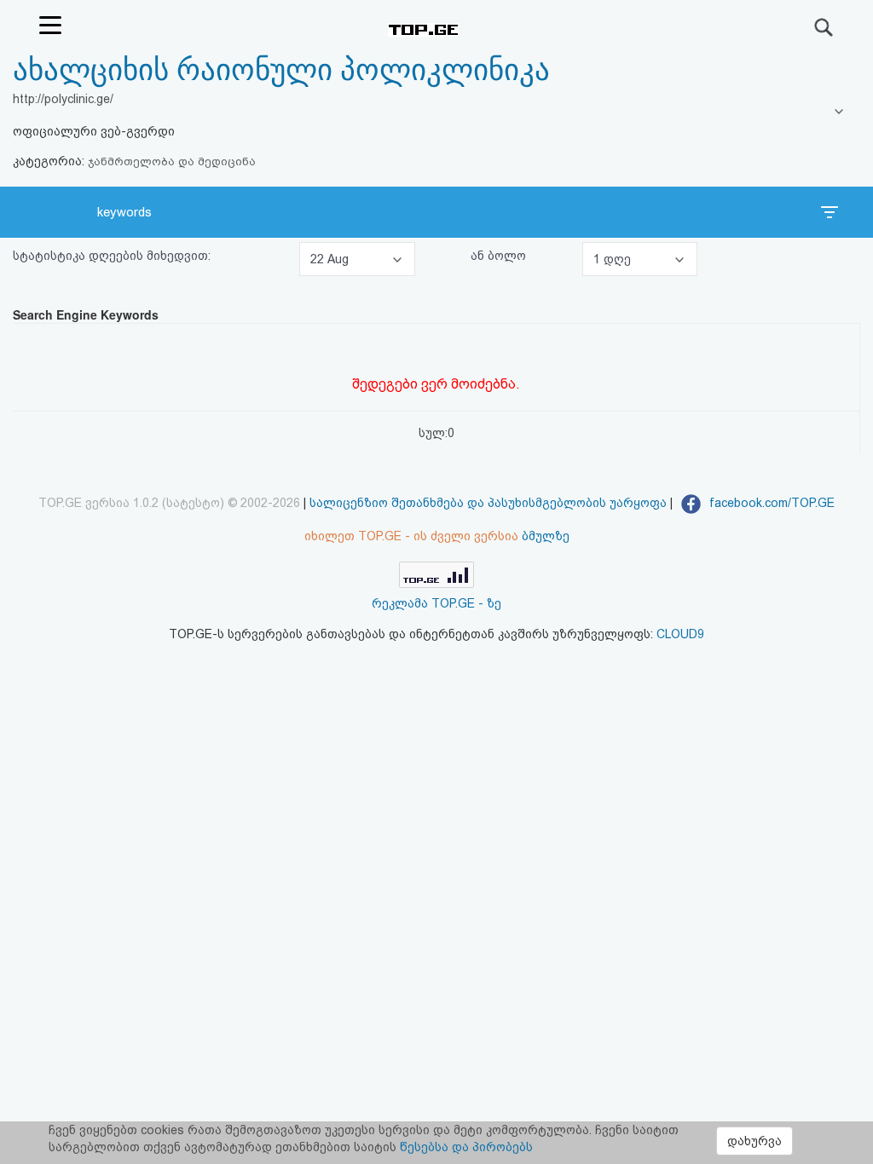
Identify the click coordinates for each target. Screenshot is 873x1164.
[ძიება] (824, 27)
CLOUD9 (680, 634)
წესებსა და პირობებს (466, 1147)
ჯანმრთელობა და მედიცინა (172, 161)
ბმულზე (545, 536)
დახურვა (754, 1141)
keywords (124, 212)
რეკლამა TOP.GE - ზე (436, 603)
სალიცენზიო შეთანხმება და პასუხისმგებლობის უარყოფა (488, 503)
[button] (357, 259)
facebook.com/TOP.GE (770, 503)
